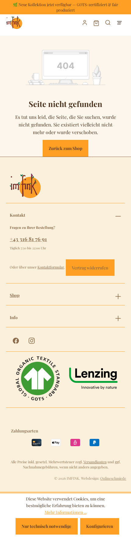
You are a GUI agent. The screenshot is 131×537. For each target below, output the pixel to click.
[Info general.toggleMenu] (118, 317)
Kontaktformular (50, 267)
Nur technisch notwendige (46, 526)
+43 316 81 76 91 (28, 238)
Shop (14, 295)
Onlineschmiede (113, 478)
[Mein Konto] (84, 22)
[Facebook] (16, 341)
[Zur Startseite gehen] (35, 22)
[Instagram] (32, 341)
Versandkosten (95, 461)
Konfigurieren (99, 526)
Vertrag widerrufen (90, 267)
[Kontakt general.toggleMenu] (118, 215)
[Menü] (119, 22)
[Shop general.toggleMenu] (118, 295)
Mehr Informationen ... (66, 512)
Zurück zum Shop (65, 148)
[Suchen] (107, 22)
